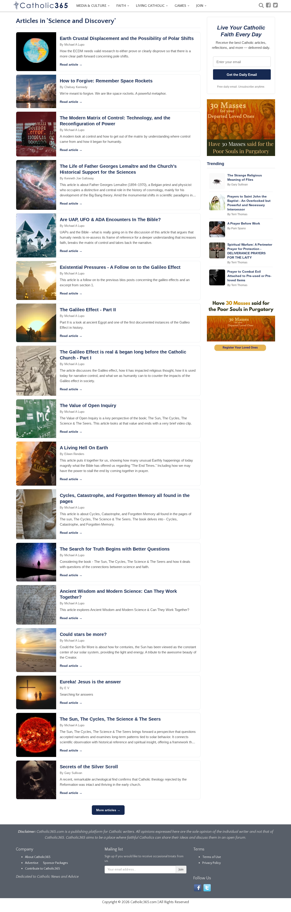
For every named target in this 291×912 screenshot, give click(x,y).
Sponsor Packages (55, 863)
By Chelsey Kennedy (74, 87)
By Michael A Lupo (72, 44)
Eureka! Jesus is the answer (90, 681)
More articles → (108, 810)
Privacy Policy (211, 863)
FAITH (121, 6)
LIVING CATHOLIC (151, 6)
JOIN (200, 6)
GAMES (181, 6)
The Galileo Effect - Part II (88, 309)
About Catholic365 (37, 857)
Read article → (71, 64)
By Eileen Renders (72, 454)
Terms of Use (211, 857)
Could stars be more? (83, 634)
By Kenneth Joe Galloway (77, 178)
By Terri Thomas (237, 214)
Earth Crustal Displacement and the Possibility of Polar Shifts (127, 38)
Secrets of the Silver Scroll (89, 766)
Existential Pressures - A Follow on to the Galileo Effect (120, 267)
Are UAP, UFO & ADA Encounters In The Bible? (110, 219)
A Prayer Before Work (243, 223)
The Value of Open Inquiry (88, 405)
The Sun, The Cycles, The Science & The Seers (110, 719)
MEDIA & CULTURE (91, 6)
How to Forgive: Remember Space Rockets (106, 80)
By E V (64, 688)
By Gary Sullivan (71, 773)
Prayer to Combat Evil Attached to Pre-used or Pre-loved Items (249, 276)
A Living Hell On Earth (84, 447)
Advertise (31, 863)
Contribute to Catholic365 (42, 868)
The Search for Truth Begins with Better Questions (115, 548)
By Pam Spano (236, 228)
